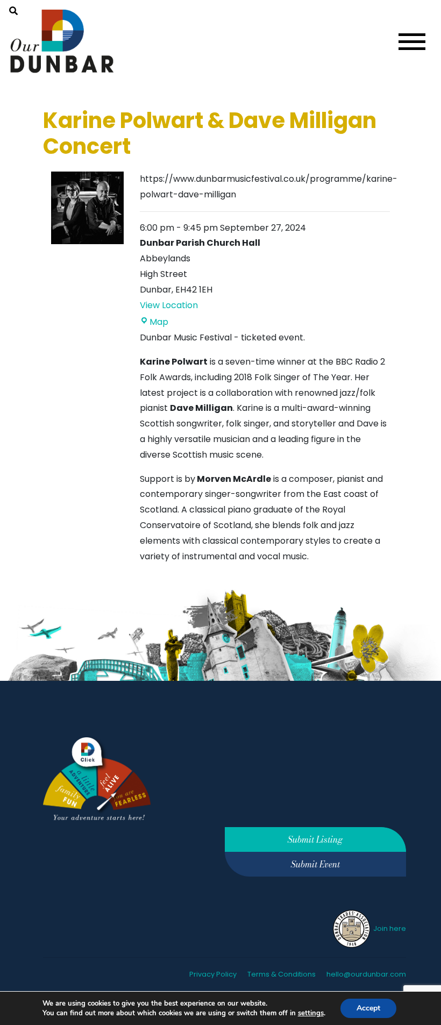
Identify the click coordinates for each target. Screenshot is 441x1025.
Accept (368, 1008)
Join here (389, 928)
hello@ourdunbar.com (366, 974)
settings (311, 1013)
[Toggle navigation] (412, 42)
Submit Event (315, 864)
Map (159, 322)
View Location (169, 305)
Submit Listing (315, 839)
